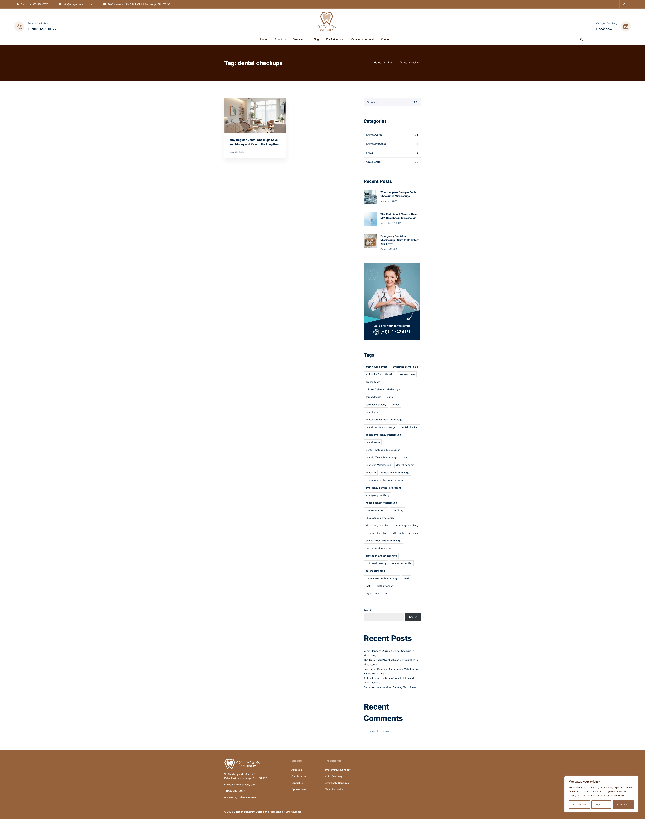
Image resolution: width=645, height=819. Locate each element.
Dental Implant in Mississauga (383, 450)
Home (377, 62)
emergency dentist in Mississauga (385, 480)
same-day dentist (402, 563)
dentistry (371, 472)
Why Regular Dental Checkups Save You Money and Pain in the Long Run (254, 142)
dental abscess (374, 412)
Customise (579, 804)
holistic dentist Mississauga (381, 502)
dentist (407, 457)
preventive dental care (378, 548)
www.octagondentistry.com (240, 797)
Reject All (601, 804)
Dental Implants (392, 144)
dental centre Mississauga (380, 427)
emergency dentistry (377, 495)
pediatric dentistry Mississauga (383, 540)
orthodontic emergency (405, 533)
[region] (601, 794)
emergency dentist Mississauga (383, 487)
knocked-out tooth (376, 510)
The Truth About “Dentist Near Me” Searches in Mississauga (398, 216)
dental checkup (409, 427)
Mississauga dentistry (405, 525)
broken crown (407, 374)
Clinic (390, 397)
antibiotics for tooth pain (379, 374)
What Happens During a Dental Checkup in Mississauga (398, 194)
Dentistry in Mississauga (395, 472)
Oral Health (392, 162)
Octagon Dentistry (376, 533)
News (392, 153)
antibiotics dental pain (405, 366)
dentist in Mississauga (378, 465)
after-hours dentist (376, 366)
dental (395, 404)
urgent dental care (376, 593)
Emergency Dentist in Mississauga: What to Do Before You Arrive (399, 240)
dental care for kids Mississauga (384, 419)
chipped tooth (373, 397)
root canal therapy (376, 563)
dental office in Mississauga (381, 457)
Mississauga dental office (380, 518)
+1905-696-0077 (234, 791)
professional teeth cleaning (381, 555)
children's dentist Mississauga (383, 389)
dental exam (373, 442)
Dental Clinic (392, 135)
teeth (407, 578)
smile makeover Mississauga (382, 578)
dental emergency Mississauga (383, 434)
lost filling (397, 510)
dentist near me (405, 465)
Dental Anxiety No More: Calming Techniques (390, 687)
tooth (368, 586)
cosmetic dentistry (376, 404)
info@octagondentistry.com (239, 784)
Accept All (623, 804)
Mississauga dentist (377, 525)
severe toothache (375, 570)
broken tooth (373, 382)
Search (368, 610)
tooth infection (385, 586)
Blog (391, 62)
